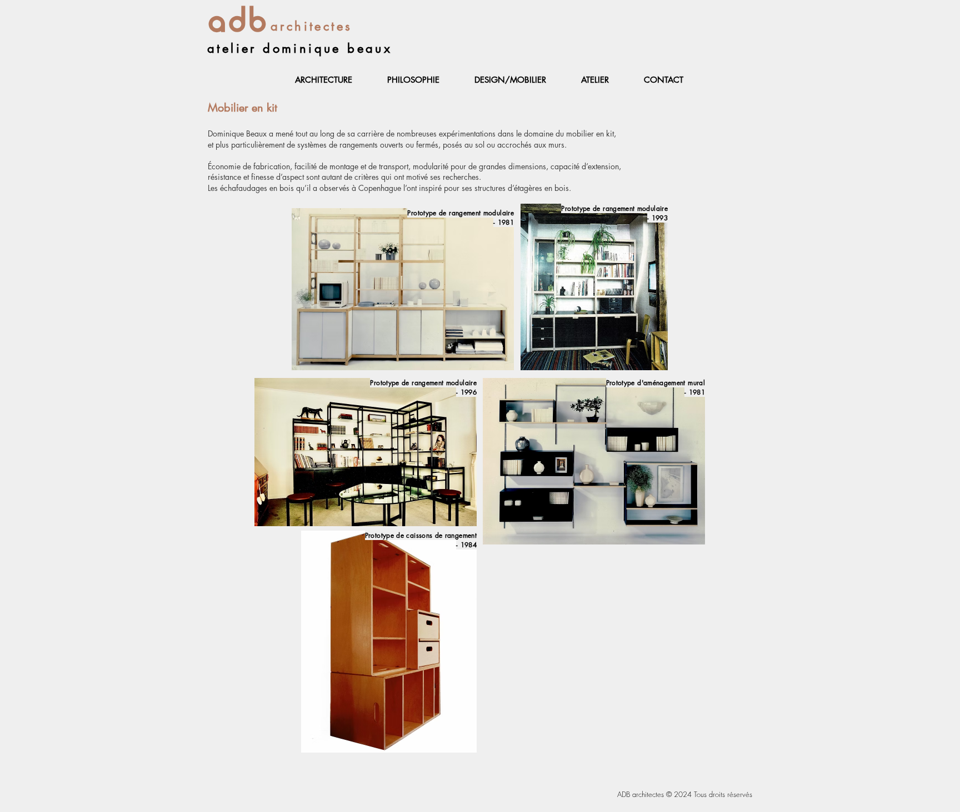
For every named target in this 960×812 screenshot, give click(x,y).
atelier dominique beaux (299, 48)
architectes (311, 26)
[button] (323, 80)
